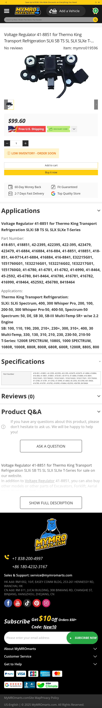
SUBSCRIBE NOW (86, 638)
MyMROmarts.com (16, 698)
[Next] (96, 2)
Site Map (35, 698)
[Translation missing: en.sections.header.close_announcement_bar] (99, 2)
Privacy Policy (50, 698)
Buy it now (51, 172)
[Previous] (6, 2)
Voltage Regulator (40, 480)
